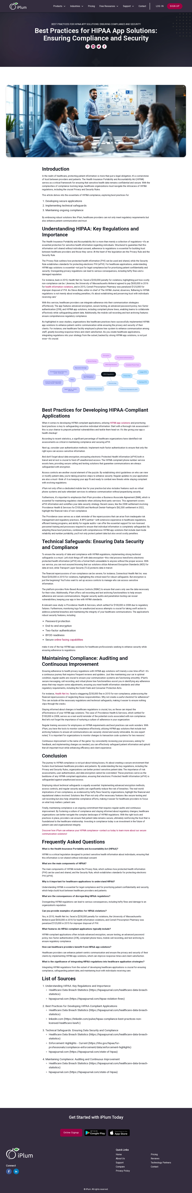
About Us (120, 1158)
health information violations (59, 286)
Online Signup (71, 1132)
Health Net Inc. (62, 693)
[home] (18, 6)
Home (119, 1154)
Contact (142, 6)
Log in (160, 6)
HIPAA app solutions (120, 423)
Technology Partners (161, 1162)
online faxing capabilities (68, 639)
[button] (59, 6)
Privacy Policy (123, 1170)
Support (120, 1162)
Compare (120, 1166)
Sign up (174, 6)
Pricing (91, 6)
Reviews (155, 1158)
